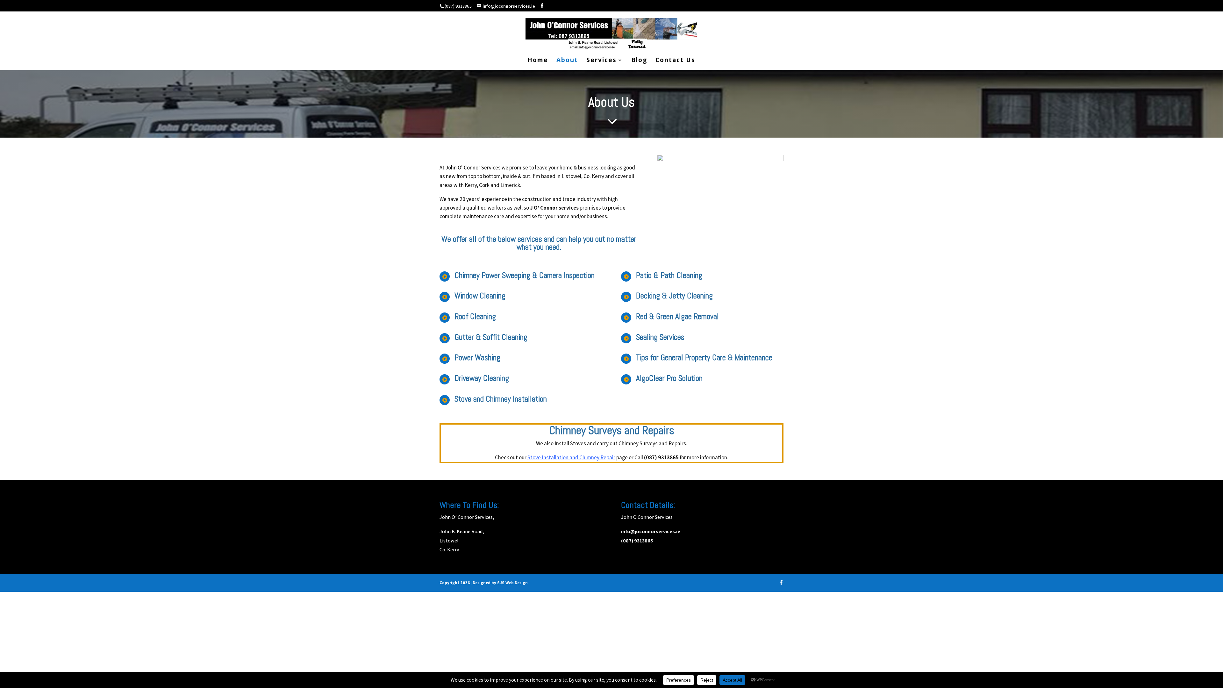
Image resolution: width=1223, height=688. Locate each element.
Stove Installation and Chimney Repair (571, 457)
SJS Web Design (512, 582)
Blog (639, 61)
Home (537, 61)
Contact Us (675, 61)
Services (601, 61)
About (567, 61)
